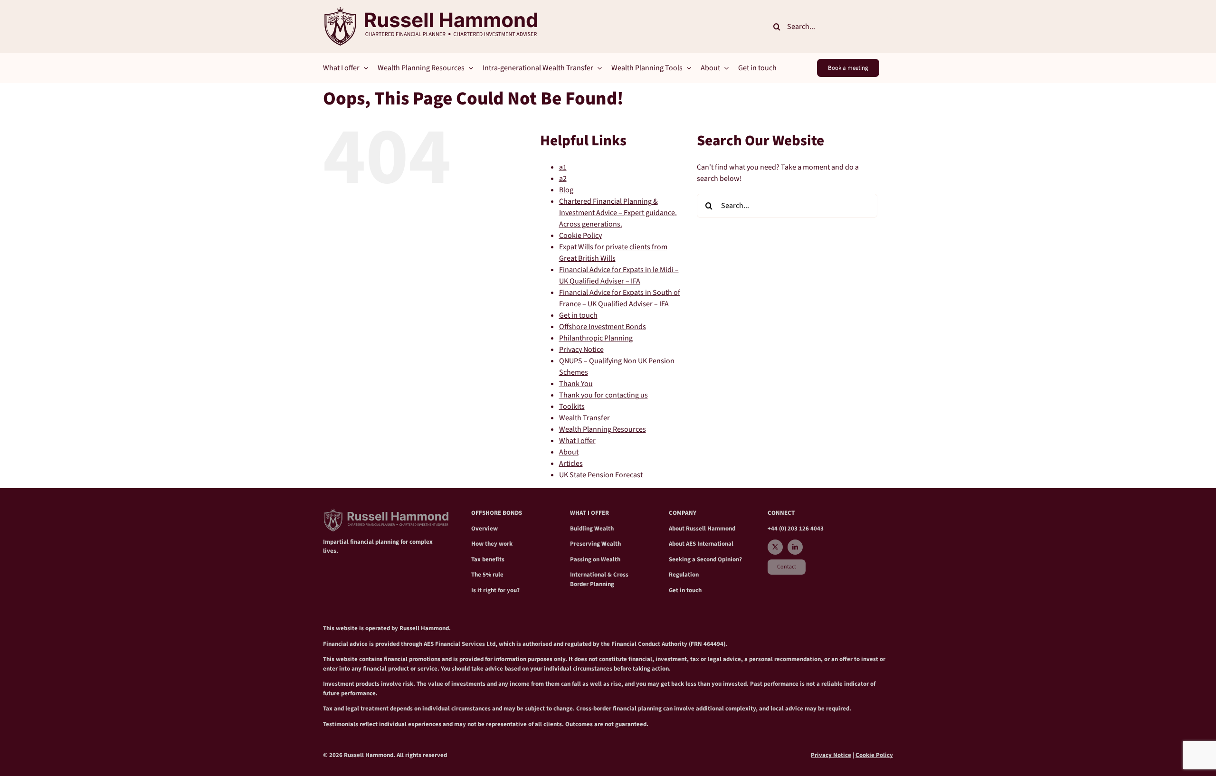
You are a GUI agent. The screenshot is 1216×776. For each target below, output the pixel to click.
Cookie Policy (580, 235)
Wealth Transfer (584, 418)
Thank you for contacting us (603, 395)
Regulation (684, 574)
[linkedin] (795, 547)
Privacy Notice (581, 349)
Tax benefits (487, 559)
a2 (563, 178)
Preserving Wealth (595, 543)
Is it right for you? (495, 590)
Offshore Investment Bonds (602, 327)
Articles (571, 463)
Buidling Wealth (592, 528)
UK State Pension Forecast (601, 475)
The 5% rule (487, 574)
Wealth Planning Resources (602, 429)
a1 (563, 167)
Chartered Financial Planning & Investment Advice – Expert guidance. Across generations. (618, 212)
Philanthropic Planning (596, 338)
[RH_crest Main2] (430, 11)
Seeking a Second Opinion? (705, 559)
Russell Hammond (710, 528)
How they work (492, 543)
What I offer (577, 440)
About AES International (701, 543)
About (569, 452)
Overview (484, 528)
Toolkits (572, 406)
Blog (566, 190)
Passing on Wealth (595, 559)
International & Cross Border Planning (599, 579)
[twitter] (775, 547)
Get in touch (578, 315)
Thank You (576, 384)
